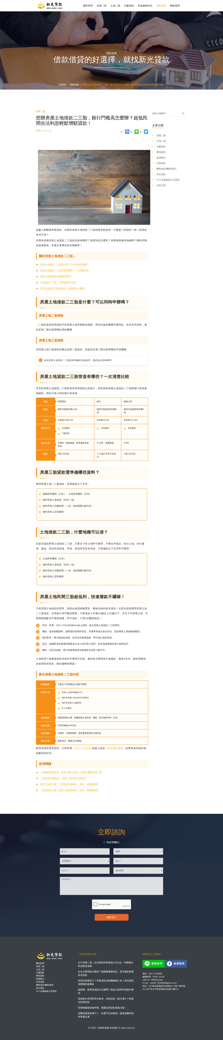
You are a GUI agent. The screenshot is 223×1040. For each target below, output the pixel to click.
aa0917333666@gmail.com (163, 983)
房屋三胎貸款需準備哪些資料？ (56, 276)
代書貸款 (129, 5)
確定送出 (111, 917)
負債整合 (161, 157)
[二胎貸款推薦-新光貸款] (50, 5)
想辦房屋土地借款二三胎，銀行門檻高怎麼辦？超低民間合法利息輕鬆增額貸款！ (124, 84)
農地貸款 (161, 152)
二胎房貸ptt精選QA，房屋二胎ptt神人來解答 (63, 778)
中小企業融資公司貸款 (168, 179)
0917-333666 (83, 748)
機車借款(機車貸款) (166, 168)
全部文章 (161, 185)
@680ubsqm (157, 980)
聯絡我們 (175, 5)
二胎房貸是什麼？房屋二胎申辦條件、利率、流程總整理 (69, 790)
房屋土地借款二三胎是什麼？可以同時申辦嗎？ (64, 264)
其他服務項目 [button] (145, 5)
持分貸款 (161, 174)
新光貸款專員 (115, 748)
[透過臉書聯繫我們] (176, 963)
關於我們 (88, 5)
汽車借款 (161, 163)
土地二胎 (115, 5)
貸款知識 (161, 5)
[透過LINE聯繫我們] (153, 963)
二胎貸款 (61, 84)
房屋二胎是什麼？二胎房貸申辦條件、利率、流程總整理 (69, 784)
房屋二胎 (102, 5)
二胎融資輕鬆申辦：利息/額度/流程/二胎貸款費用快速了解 (71, 772)
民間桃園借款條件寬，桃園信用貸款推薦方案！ (102, 1007)
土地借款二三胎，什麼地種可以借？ (58, 282)
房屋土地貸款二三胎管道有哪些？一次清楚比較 (64, 270)
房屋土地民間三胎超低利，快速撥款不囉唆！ (63, 288)
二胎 (38, 324)
